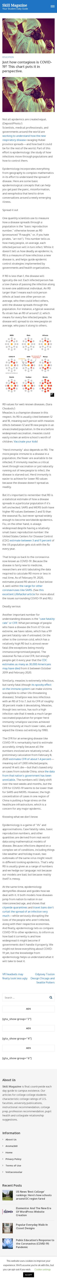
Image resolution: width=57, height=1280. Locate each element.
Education (8, 57)
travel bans (40, 907)
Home (9, 1152)
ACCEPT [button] (28, 1274)
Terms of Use (13, 1165)
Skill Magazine (14, 5)
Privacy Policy (13, 1159)
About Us (11, 1139)
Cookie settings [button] (43, 1269)
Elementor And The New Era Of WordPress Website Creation (33, 1212)
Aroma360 (12, 1146)
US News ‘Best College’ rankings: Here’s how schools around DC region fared (34, 1195)
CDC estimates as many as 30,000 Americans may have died (26, 664)
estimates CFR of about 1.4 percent (30, 759)
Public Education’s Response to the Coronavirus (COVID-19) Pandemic (35, 1244)
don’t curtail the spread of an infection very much (28, 911)
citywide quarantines (14, 907)
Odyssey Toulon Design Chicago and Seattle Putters (43, 978)
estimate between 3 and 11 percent (30, 540)
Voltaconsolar (14, 1172)
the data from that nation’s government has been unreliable (28, 775)
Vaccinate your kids (25, 441)
